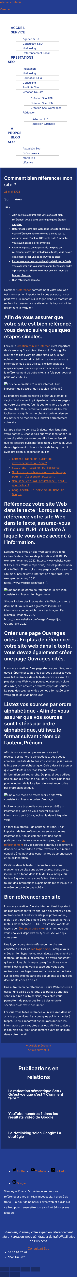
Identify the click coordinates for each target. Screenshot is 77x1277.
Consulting (29, 82)
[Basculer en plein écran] (15, 1269)
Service (18, 32)
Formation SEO (32, 77)
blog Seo (14, 140)
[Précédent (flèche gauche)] (4, 1274)
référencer (24, 289)
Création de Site (33, 91)
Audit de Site (31, 87)
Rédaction (29, 112)
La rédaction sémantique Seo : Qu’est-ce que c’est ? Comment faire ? (35, 1094)
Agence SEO (31, 39)
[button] (9, 21)
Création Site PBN (42, 98)
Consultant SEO (33, 43)
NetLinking (29, 48)
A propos (15, 131)
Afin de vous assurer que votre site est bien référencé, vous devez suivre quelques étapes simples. (39, 219)
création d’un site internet (33, 346)
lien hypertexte (40, 949)
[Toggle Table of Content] (7, 207)
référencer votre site (31, 928)
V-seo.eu (5, 9)
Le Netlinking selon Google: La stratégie (34, 1135)
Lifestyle (28, 162)
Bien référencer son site (26, 279)
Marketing (29, 157)
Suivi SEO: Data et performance (35, 467)
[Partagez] (25, 1269)
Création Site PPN (42, 103)
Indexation (29, 68)
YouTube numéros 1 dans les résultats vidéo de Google (33, 1115)
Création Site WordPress (46, 107)
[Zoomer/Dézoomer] (4, 1269)
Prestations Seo (20, 60)
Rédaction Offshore (43, 123)
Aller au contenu (10, 2)
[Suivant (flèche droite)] (15, 1274)
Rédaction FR (39, 119)
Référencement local (36, 52)
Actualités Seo (31, 148)
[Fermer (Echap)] (35, 1269)
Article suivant (38, 1049)
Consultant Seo (38, 1248)
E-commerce (31, 153)
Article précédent (38, 1045)
